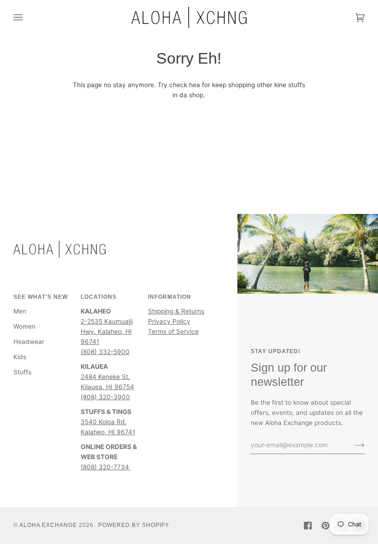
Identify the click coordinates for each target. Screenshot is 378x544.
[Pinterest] (325, 525)
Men (19, 311)
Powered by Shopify (133, 525)
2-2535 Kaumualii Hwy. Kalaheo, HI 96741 (107, 331)
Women (24, 326)
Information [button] (169, 297)
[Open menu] (27, 17)
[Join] (352, 445)
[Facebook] (308, 525)
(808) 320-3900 (105, 397)
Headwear (28, 341)
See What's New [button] (40, 297)
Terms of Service (173, 331)
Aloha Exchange (48, 525)
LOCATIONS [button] (99, 297)
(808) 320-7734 (106, 467)
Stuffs (22, 372)
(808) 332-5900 (105, 351)
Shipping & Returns (176, 311)
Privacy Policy (169, 321)
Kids (19, 357)
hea (194, 85)
